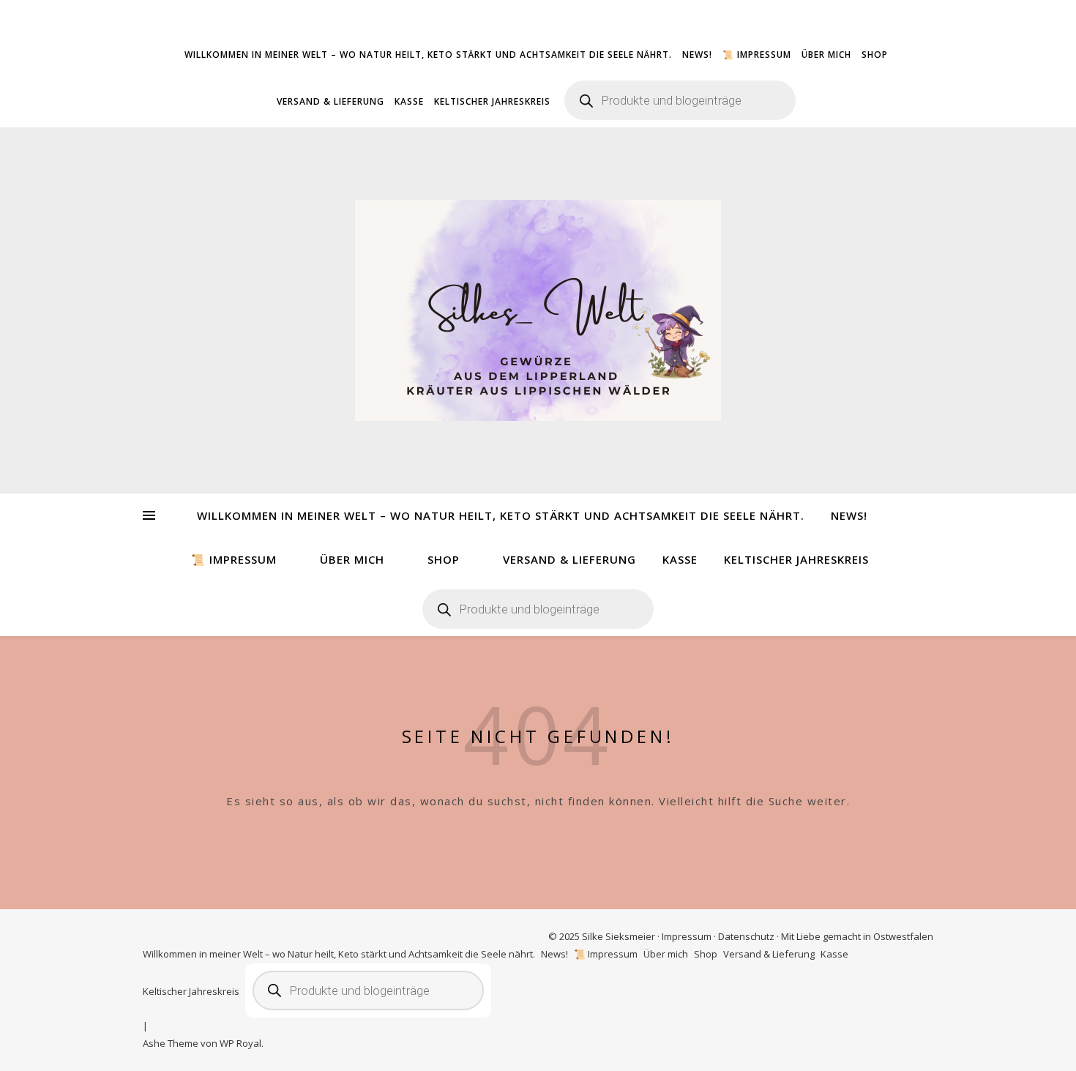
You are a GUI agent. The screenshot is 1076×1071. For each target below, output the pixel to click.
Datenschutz (746, 936)
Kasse (409, 101)
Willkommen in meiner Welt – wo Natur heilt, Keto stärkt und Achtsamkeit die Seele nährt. (428, 54)
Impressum (686, 936)
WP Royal (240, 1043)
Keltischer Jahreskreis (492, 101)
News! (697, 54)
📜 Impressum (756, 54)
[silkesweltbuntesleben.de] (538, 310)
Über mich (826, 54)
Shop (875, 54)
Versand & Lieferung (330, 101)
